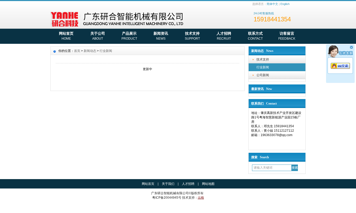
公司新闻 (262, 75)
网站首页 (66, 35)
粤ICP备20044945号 (166, 197)
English (285, 3)
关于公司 (97, 35)
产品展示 (129, 35)
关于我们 (168, 184)
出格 (201, 197)
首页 (77, 51)
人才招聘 (224, 35)
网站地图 (208, 184)
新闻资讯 (161, 35)
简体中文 (272, 3)
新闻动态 (90, 51)
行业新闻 (262, 67)
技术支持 (192, 35)
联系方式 (255, 35)
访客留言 (286, 35)
